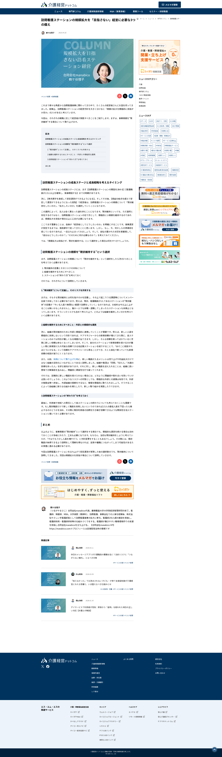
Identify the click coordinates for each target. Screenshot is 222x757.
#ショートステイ (161, 160)
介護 (140, 84)
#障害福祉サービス (171, 145)
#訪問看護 (54, 96)
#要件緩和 (172, 175)
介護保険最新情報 (95, 11)
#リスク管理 (46, 96)
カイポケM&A (75, 716)
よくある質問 (128, 659)
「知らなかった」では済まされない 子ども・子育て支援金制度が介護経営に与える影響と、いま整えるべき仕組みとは (102, 582)
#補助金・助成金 (146, 180)
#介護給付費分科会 (147, 175)
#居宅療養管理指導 (147, 126)
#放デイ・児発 (161, 121)
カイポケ (73, 712)
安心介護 (161, 712)
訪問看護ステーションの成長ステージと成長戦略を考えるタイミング (73, 139)
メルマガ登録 (171, 4)
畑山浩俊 (79, 548)
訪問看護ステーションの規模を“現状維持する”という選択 (68, 144)
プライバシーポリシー (163, 668)
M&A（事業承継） (118, 11)
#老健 (143, 155)
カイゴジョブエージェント (109, 716)
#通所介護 (144, 150)
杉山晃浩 (79, 574)
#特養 (177, 150)
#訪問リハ (172, 155)
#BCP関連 (175, 126)
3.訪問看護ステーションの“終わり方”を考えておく (67, 159)
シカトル (102, 726)
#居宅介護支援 (156, 150)
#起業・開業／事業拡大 (162, 136)
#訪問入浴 (164, 131)
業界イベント (144, 98)
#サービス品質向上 (169, 140)
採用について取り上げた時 (65, 359)
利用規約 (158, 664)
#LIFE (151, 121)
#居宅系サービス (146, 165)
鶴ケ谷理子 (50, 32)
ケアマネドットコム (165, 721)
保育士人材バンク (106, 740)
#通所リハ (161, 155)
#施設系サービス (161, 165)
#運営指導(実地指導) (161, 170)
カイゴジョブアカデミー (108, 721)
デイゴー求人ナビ (77, 726)
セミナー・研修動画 (158, 11)
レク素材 (94, 691)
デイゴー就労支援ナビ (78, 730)
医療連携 (142, 106)
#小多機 (172, 121)
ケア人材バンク (105, 730)
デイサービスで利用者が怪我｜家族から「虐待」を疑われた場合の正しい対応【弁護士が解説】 (101, 609)
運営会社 (158, 659)
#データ (143, 121)
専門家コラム (75, 11)
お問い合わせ (160, 673)
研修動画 (94, 687)
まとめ (48, 166)
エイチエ (132, 712)
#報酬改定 (175, 170)
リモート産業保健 (135, 716)
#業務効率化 (161, 175)
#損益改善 (144, 140)
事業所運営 (95, 673)
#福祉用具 (144, 131)
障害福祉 (142, 102)
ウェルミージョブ (106, 712)
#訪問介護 (168, 150)
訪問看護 (142, 88)
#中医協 (158, 145)
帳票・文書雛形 (97, 682)
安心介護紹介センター (166, 716)
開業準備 (94, 668)
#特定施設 (154, 131)
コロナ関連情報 (145, 95)
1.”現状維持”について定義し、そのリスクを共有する (68, 149)
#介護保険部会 (146, 170)
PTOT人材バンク (105, 735)
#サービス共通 (118, 563)
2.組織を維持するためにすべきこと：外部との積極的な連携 (71, 154)
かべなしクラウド (77, 721)
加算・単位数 (96, 677)
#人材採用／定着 (106, 589)
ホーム (142, 18)
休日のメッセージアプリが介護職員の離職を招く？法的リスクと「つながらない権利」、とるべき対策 (102, 556)
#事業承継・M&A (146, 145)
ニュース (58, 11)
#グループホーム (146, 160)
